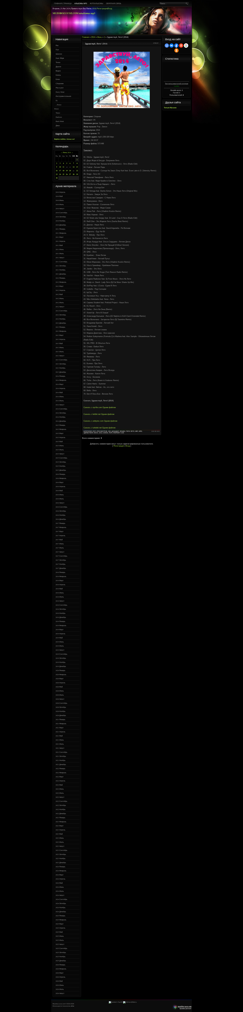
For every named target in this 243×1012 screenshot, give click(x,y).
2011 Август (60, 257)
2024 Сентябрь (61, 899)
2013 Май (59, 343)
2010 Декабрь (61, 225)
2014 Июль (60, 400)
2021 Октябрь (61, 756)
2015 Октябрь (61, 462)
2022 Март (60, 776)
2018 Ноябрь (60, 613)
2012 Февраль (61, 282)
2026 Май (59, 981)
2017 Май (59, 539)
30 (57, 178)
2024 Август (60, 895)
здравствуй (88, 433)
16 (57, 170)
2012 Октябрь (61, 315)
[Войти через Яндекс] (181, 45)
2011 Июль (60, 253)
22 (77, 170)
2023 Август (60, 846)
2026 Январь (60, 965)
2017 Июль (60, 548)
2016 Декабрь (61, 519)
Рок (57, 45)
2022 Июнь (60, 789)
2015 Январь (60, 425)
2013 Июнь (60, 347)
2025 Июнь (60, 936)
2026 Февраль (61, 969)
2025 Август (60, 944)
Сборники (60, 83)
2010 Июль (60, 204)
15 (77, 167)
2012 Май (59, 294)
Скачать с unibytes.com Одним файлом (100, 421)
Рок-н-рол (59, 88)
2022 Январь (60, 768)
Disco (96, 433)
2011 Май (59, 245)
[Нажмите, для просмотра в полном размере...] (122, 107)
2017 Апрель (60, 535)
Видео (58, 71)
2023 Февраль (61, 821)
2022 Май (59, 785)
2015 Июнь (60, 445)
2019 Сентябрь (61, 654)
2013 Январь (60, 327)
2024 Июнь (60, 887)
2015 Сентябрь (61, 458)
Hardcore (59, 117)
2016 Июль (60, 499)
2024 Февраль (61, 871)
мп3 (140, 431)
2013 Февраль (61, 331)
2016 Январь (60, 474)
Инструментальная (63, 96)
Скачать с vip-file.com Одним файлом (100, 407)
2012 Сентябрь (61, 311)
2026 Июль (60, 989)
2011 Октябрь (61, 266)
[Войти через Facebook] (176, 45)
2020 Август (60, 699)
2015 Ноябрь (60, 466)
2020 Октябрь (61, 707)
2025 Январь (60, 915)
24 (60, 174)
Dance (105, 433)
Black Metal (60, 121)
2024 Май (59, 883)
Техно (58, 62)
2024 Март (60, 875)
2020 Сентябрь (61, 703)
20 (70, 170)
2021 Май (59, 736)
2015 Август (60, 454)
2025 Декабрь (61, 960)
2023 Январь (60, 817)
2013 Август (60, 355)
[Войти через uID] (167, 45)
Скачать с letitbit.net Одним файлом (99, 414)
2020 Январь (60, 670)
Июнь (99, 37)
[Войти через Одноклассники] (176, 50)
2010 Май (59, 196)
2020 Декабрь (61, 715)
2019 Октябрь (61, 658)
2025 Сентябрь (61, 948)
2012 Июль (60, 302)
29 (77, 174)
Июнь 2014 (67, 152)
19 (67, 170)
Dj (56, 100)
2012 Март (60, 286)
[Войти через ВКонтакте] (171, 45)
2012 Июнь (60, 298)
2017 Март (60, 531)
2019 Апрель (60, 633)
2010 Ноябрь (60, 221)
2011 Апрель (60, 241)
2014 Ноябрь (60, 417)
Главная (85, 37)
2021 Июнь (60, 740)
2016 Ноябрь (60, 515)
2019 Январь (60, 621)
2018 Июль (60, 597)
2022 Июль (60, 793)
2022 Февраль (61, 772)
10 (60, 167)
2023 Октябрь (61, 854)
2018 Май (59, 588)
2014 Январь (60, 376)
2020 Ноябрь (60, 711)
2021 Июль (60, 744)
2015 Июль (60, 449)
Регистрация (102, 8)
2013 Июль (60, 351)
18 (63, 170)
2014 (93, 37)
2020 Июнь (60, 691)
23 (57, 174)
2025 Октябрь (61, 952)
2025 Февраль (61, 920)
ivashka (176, 86)
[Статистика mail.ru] (130, 1002)
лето (132, 431)
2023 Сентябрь (61, 850)
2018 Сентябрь (61, 605)
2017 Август (60, 552)
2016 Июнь (60, 494)
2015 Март (60, 433)
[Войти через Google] (186, 45)
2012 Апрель (60, 290)
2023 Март (60, 826)
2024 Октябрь (61, 903)
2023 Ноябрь (60, 858)
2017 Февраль (61, 527)
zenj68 (122, 431)
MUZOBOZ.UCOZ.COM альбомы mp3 (74, 13)
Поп (57, 49)
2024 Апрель (60, 879)
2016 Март (60, 482)
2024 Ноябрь (60, 907)
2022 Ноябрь (60, 809)
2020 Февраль (61, 674)
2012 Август (60, 306)
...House (58, 104)
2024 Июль (60, 891)
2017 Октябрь (61, 560)
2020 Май (59, 687)
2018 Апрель (60, 584)
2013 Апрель (60, 339)
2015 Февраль (61, 429)
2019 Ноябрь (60, 662)
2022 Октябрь (61, 805)
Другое (58, 66)
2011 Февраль (61, 233)
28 (73, 174)
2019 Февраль (61, 625)
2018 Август (60, 601)
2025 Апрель (60, 928)
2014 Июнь (60, 396)
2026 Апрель (60, 977)
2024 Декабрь (61, 911)
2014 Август (60, 405)
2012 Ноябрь (60, 319)
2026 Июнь (60, 985)
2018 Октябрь (61, 609)
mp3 (136, 431)
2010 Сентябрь (61, 212)
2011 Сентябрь (61, 261)
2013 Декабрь (61, 372)
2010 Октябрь (61, 217)
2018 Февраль (61, 576)
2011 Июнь (60, 249)
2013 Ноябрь (60, 368)
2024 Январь (60, 866)
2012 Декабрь (61, 323)
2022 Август (60, 797)
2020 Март (60, 678)
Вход (110, 8)
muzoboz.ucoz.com (182, 1007)
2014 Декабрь (61, 421)
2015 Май (59, 441)
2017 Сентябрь (61, 556)
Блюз (58, 79)
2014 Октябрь (61, 413)
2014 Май (59, 392)
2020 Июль (60, 695)
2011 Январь (60, 229)
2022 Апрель (60, 781)
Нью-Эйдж (60, 58)
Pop (110, 433)
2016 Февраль (61, 478)
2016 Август (60, 503)
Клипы (58, 75)
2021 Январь (60, 719)
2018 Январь (60, 572)
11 (63, 167)
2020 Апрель (60, 682)
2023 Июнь (60, 838)
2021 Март (60, 727)
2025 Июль (60, 940)
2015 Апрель (60, 437)
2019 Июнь (60, 642)
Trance (58, 113)
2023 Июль (60, 842)
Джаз (58, 125)
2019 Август (60, 650)
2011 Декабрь (61, 274)
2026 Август (60, 993)
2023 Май (59, 834)
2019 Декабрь (61, 666)
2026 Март (60, 973)
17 (60, 170)
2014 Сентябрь (61, 409)
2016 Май (59, 490)
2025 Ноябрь (60, 956)
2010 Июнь (60, 200)
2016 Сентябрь (61, 507)
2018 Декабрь (61, 617)
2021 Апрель (60, 732)
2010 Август (60, 208)
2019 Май (59, 638)
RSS (94, 8)
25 (63, 174)
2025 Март (60, 924)
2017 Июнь (60, 544)
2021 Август (60, 748)
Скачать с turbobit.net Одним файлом (99, 428)
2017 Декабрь (61, 568)
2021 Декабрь (61, 764)
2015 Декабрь (61, 470)
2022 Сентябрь (61, 801)
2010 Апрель (60, 192)
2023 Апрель (60, 830)
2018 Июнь (60, 593)
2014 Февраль (61, 380)
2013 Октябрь (61, 364)
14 (73, 167)
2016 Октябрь (61, 511)
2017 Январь (60, 523)
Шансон (59, 54)
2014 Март (60, 384)
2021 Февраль (61, 723)
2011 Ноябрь (60, 270)
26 (67, 174)
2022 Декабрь (61, 813)
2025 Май (59, 932)
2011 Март (60, 237)
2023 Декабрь (61, 862)
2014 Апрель (60, 388)
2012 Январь (60, 278)
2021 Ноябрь (60, 760)
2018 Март (60, 580)
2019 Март (60, 629)
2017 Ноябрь (60, 564)
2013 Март (60, 335)
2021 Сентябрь (61, 752)
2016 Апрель (60, 486)
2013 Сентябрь (61, 360)
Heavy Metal (60, 92)
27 (70, 174)
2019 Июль (60, 646)
